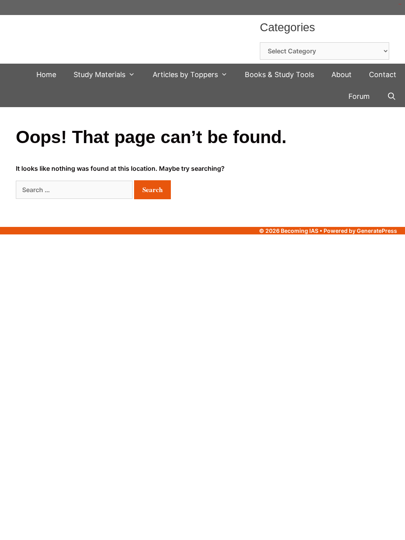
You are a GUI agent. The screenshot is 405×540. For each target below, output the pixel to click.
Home (46, 74)
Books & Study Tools (279, 74)
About (341, 74)
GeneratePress (377, 230)
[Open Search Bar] (392, 96)
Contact (382, 74)
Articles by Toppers (185, 74)
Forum (359, 96)
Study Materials (99, 74)
